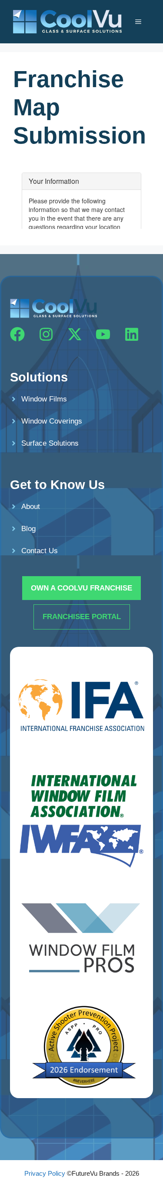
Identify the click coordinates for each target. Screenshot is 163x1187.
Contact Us (39, 551)
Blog (28, 529)
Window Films (44, 399)
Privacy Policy (44, 1173)
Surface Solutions (50, 443)
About (30, 506)
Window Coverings (51, 421)
